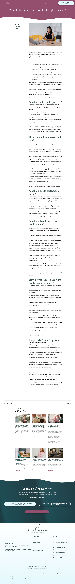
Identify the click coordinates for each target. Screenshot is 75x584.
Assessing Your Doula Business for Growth (54, 426)
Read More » (34, 436)
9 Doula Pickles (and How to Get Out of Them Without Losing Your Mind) (39, 461)
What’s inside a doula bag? (41, 3)
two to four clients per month (35, 131)
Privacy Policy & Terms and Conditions (37, 568)
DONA (30, 335)
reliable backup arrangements (51, 131)
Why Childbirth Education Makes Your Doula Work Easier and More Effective (38, 426)
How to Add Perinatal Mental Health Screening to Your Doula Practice (55, 461)
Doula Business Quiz (30, 3)
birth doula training (40, 335)
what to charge (54, 112)
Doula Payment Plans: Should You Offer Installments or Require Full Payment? (21, 461)
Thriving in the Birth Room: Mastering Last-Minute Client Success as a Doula (22, 426)
